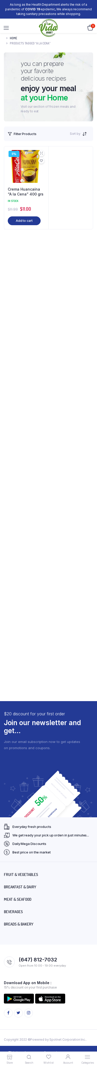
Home (13, 38)
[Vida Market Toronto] (48, 28)
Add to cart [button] (24, 221)
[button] (41, 161)
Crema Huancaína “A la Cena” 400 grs (25, 192)
